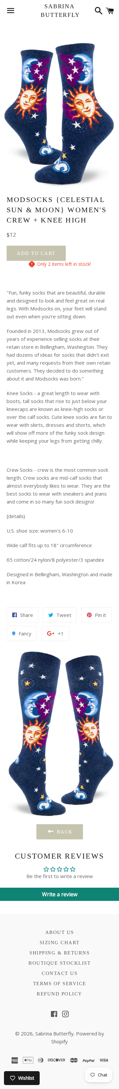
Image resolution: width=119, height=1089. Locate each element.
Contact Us (59, 973)
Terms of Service (59, 983)
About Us (59, 932)
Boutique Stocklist (59, 963)
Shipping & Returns (59, 952)
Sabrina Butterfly (59, 10)
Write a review (59, 894)
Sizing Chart (60, 942)
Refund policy (59, 993)
